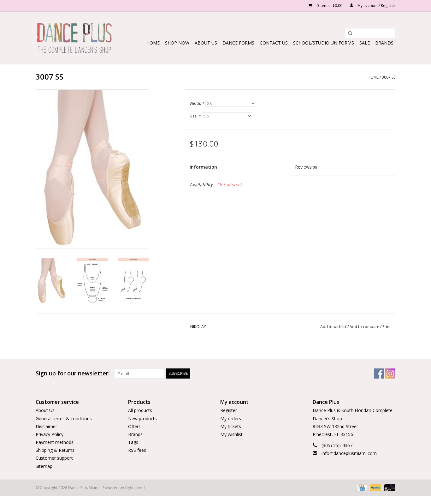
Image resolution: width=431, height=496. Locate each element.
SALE (364, 43)
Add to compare (365, 326)
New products (142, 418)
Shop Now (177, 43)
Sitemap (44, 466)
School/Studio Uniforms (323, 43)
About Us (206, 43)
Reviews (306, 167)
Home (153, 43)
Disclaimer (46, 426)
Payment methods (55, 442)
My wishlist (231, 434)
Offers (134, 426)
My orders (230, 418)
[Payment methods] (361, 487)
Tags (133, 442)
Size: (195, 116)
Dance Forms (238, 43)
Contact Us (274, 43)
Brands (384, 43)
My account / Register (376, 5)
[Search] (348, 33)
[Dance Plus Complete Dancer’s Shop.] (74, 38)
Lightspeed (135, 487)
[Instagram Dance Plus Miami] (390, 373)
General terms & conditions (64, 418)
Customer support (54, 458)
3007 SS (388, 77)
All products (140, 410)
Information (203, 167)
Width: (197, 103)
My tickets (230, 426)
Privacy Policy (49, 434)
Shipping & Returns (55, 450)
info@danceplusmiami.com (349, 453)
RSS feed (137, 450)
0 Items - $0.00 (329, 5)
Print (386, 326)
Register (228, 410)
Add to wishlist (333, 326)
